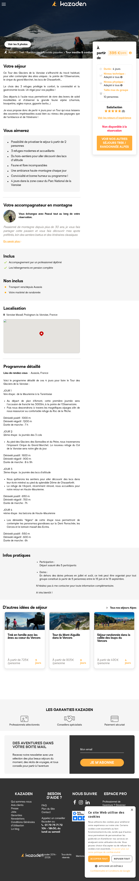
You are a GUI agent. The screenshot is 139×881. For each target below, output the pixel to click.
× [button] (132, 810)
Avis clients (17, 805)
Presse (14, 808)
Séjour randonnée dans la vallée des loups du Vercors (113, 637)
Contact (46, 812)
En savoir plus (11, 241)
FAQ (44, 805)
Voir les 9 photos (17, 44)
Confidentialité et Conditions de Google (110, 870)
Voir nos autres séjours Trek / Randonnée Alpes (114, 142)
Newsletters (17, 818)
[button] (110, 866)
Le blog (15, 829)
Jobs (13, 812)
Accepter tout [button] (99, 858)
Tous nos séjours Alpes (121, 607)
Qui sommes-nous (21, 801)
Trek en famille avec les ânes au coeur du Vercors (24, 636)
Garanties (16, 815)
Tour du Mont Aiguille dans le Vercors (66, 636)
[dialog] (110, 842)
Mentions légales (83, 856)
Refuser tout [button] (122, 858)
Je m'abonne (102, 763)
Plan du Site (48, 808)
